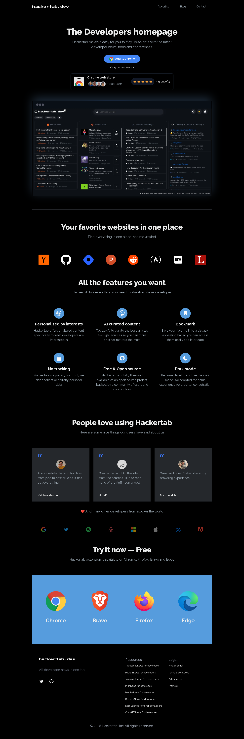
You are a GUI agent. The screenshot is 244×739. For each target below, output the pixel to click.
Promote (173, 686)
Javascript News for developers (142, 679)
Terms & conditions (178, 672)
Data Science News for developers (143, 705)
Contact (201, 6)
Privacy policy (175, 665)
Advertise (163, 6)
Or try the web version (122, 67)
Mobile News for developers (140, 692)
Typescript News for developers (142, 665)
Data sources (175, 679)
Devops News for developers (140, 699)
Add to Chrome (125, 58)
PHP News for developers (139, 686)
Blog (183, 6)
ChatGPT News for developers (141, 712)
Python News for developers (140, 672)
